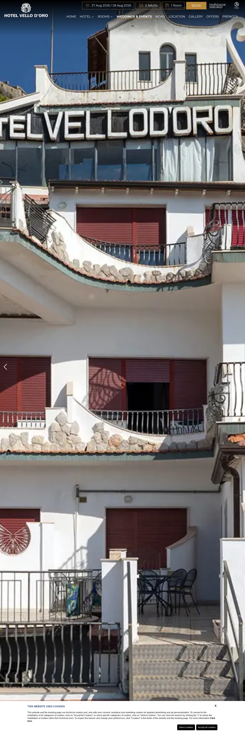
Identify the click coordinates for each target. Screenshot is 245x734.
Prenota (230, 16)
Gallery (196, 16)
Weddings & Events (134, 16)
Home (71, 16)
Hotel (85, 16)
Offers (212, 16)
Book (196, 5)
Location (177, 16)
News (160, 16)
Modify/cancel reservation (217, 5)
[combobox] (151, 5)
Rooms (104, 16)
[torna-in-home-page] (26, 10)
